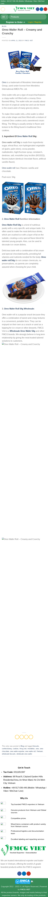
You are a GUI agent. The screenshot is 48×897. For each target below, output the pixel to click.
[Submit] (43, 16)
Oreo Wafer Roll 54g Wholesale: (19, 309)
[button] (3, 9)
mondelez (31, 749)
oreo (37, 749)
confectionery (7, 749)
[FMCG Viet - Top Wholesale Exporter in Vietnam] (24, 9)
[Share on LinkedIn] (31, 737)
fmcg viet (23, 749)
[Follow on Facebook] (37, 9)
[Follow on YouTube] (45, 9)
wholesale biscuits (8, 754)
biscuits (36, 746)
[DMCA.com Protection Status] (22, 881)
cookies (16, 749)
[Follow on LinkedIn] (41, 9)
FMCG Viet (29, 40)
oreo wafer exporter (17, 751)
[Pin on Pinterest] (26, 737)
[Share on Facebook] (17, 737)
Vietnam (40, 751)
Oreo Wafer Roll (24, 136)
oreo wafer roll (30, 751)
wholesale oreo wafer (24, 754)
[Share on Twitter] (22, 737)
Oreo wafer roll (8, 168)
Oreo (4, 82)
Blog (4, 26)
